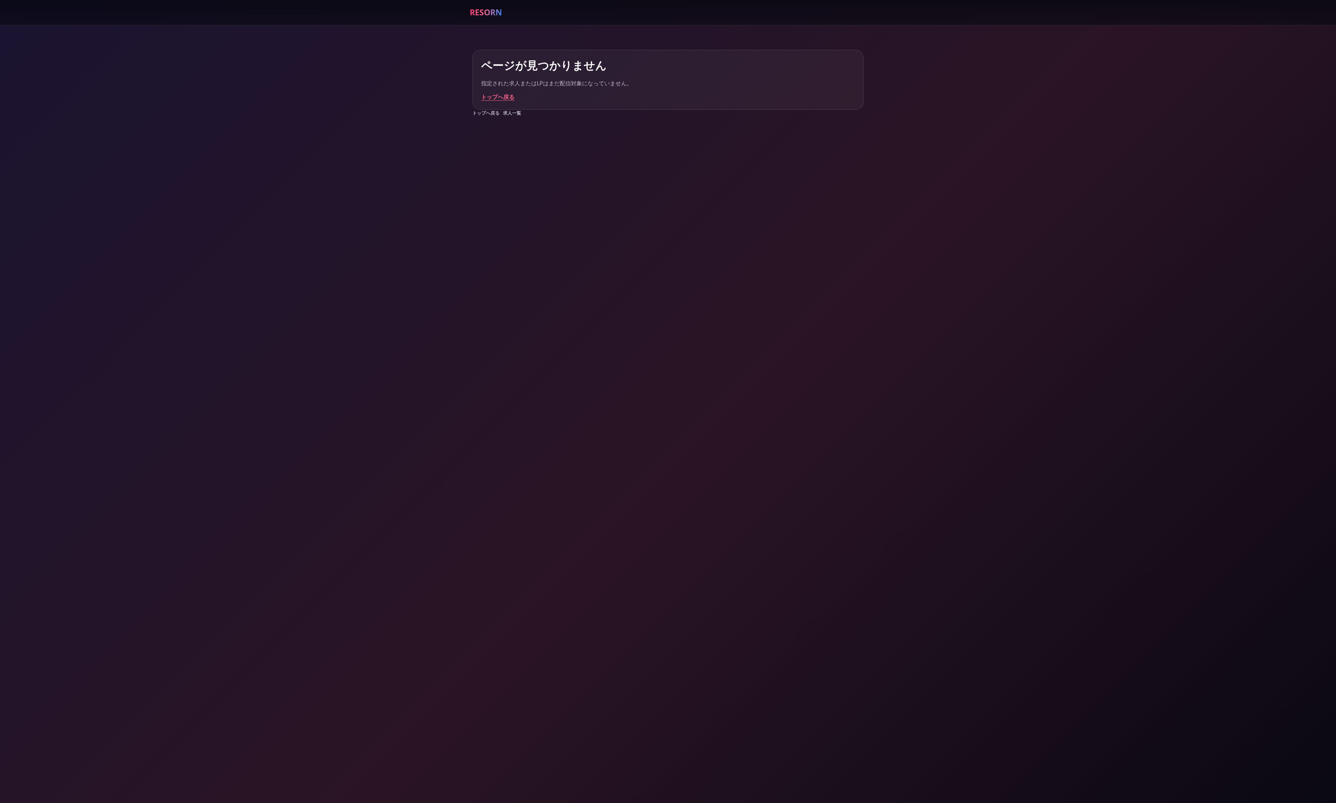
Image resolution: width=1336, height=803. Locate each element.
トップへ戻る (498, 97)
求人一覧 (512, 113)
